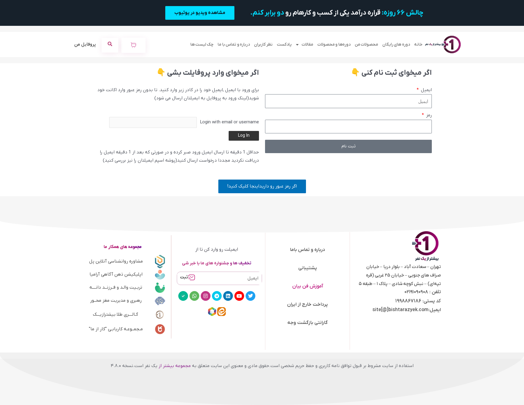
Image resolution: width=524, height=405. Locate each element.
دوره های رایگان (396, 44)
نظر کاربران (263, 44)
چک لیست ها (202, 44)
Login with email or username (229, 122)
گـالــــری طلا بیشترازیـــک (115, 314)
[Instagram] (205, 296)
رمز (428, 115)
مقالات (307, 44)
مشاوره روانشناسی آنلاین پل (116, 261)
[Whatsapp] (194, 296)
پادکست (284, 44)
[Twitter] (250, 296)
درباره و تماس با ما (234, 44)
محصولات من (366, 44)
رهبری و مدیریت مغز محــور (116, 300)
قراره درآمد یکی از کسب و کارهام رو (336, 13)
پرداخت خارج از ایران (307, 304)
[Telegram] (217, 296)
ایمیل (426, 90)
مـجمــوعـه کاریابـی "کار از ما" (116, 329)
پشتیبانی (307, 268)
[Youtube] (239, 296)
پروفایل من (85, 44)
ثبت (184, 277)
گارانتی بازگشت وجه (307, 323)
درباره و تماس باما (307, 250)
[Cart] (133, 45)
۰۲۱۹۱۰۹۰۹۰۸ (416, 292)
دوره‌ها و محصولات (334, 44)
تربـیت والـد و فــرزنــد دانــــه (115, 287)
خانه (418, 44)
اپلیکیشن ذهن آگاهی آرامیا (116, 274)
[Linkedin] (228, 296)
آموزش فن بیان (307, 286)
